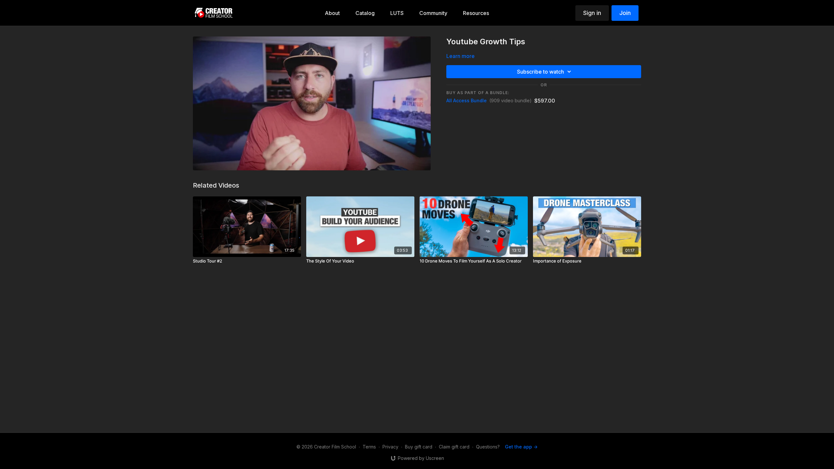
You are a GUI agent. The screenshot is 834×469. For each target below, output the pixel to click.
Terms (369, 446)
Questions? (488, 446)
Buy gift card (418, 446)
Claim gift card (454, 446)
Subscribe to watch (540, 71)
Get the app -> (521, 446)
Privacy (390, 446)
